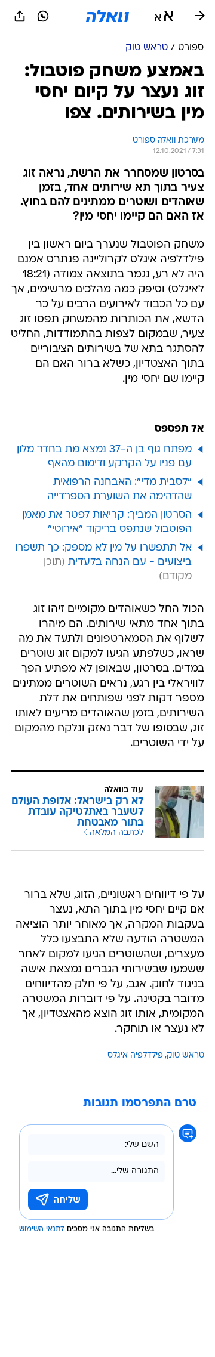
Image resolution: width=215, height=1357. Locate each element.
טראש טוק (185, 1055)
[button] (164, 16)
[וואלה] (107, 16)
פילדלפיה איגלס (135, 1055)
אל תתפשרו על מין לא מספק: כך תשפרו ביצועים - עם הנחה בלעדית (103, 555)
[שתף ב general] (19, 16)
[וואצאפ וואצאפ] (43, 16)
